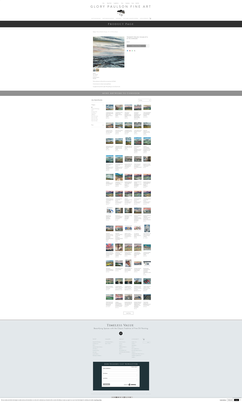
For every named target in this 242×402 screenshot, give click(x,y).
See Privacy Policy (98, 400)
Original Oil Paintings (95, 108)
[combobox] (144, 100)
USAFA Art (93, 114)
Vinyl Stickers (93, 113)
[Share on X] (134, 50)
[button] (150, 18)
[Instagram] (121, 333)
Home (94, 31)
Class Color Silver (94, 119)
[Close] (240, 400)
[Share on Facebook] (127, 50)
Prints (92, 110)
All (91, 107)
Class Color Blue (94, 117)
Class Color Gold (94, 116)
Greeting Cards (94, 111)
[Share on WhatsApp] (132, 50)
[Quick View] (109, 107)
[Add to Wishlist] (147, 46)
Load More (128, 313)
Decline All (230, 400)
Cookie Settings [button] (223, 400)
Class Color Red (94, 120)
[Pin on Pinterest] (130, 50)
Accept (236, 400)
